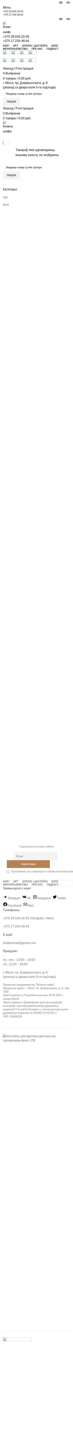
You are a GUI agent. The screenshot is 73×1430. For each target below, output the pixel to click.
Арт (5, 197)
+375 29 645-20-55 (13, 11)
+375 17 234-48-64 (13, 14)
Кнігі (6, 204)
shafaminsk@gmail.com (19, 943)
